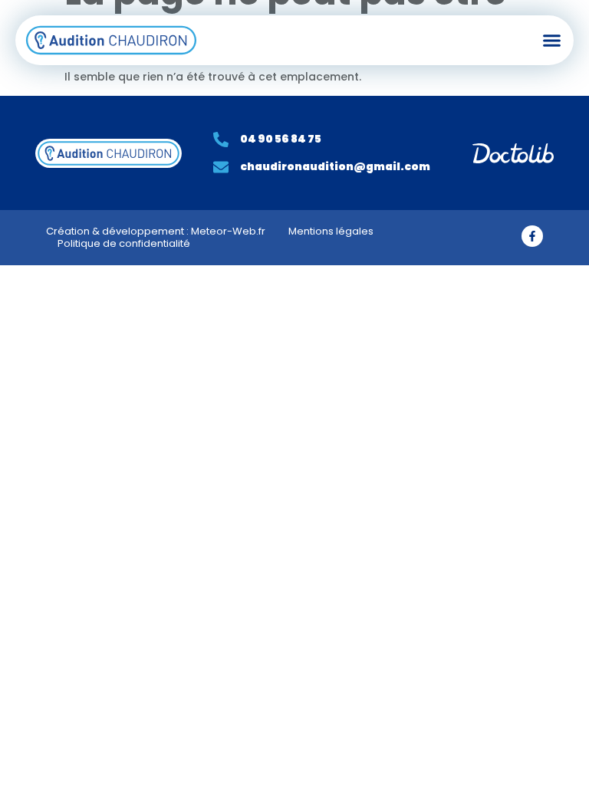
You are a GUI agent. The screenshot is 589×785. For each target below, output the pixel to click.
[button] (552, 40)
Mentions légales (330, 231)
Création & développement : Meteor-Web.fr (155, 231)
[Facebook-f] (532, 236)
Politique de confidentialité (124, 244)
